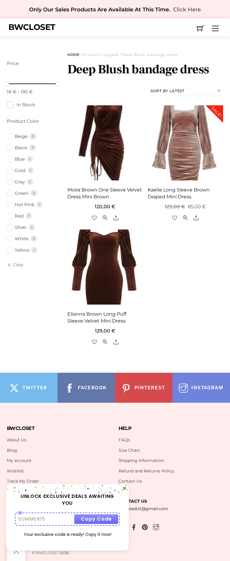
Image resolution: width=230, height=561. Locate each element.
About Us (16, 440)
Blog (12, 450)
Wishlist (15, 471)
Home (73, 54)
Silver (21, 227)
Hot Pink (24, 204)
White (21, 238)
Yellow (22, 250)
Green (21, 193)
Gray (20, 182)
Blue (20, 159)
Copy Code (96, 519)
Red (19, 216)
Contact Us (130, 481)
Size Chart (129, 450)
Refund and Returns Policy (146, 471)
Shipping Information (141, 460)
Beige (21, 136)
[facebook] (134, 526)
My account (19, 460)
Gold (20, 170)
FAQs (124, 440)
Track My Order (23, 481)
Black (21, 147)
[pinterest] (145, 526)
